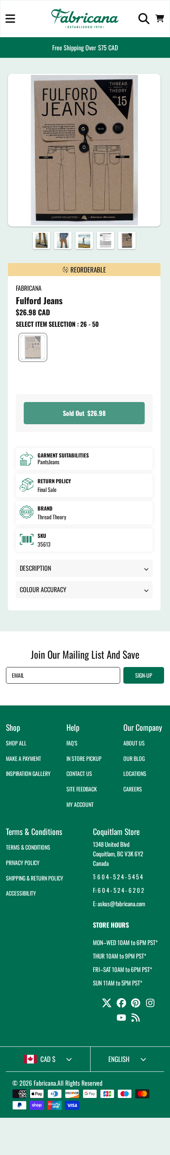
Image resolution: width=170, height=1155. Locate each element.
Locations (134, 773)
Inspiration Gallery (28, 773)
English (119, 1059)
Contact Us (79, 773)
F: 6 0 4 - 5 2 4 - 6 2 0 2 (118, 890)
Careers (132, 789)
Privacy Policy (23, 862)
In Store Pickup (84, 758)
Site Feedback (81, 789)
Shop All (16, 743)
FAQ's (71, 743)
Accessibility (21, 893)
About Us (134, 743)
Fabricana (45, 1083)
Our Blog (134, 758)
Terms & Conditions (28, 847)
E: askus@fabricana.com (119, 903)
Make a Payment (23, 758)
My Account (80, 804)
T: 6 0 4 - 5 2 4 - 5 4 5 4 (118, 876)
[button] (10, 18)
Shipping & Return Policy (34, 878)
